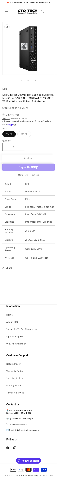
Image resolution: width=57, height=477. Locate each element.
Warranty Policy (14, 371)
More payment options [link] (28, 175)
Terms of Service (15, 392)
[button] (6, 11)
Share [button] (9, 268)
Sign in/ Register (15, 336)
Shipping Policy (14, 378)
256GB (11, 135)
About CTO (12, 322)
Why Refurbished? (16, 343)
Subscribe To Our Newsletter (21, 329)
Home (9, 314)
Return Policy (13, 364)
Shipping (6, 118)
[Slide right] (35, 80)
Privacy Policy (13, 385)
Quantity (6, 141)
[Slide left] (21, 80)
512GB (26, 135)
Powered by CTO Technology (40, 475)
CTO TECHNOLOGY (20, 475)
